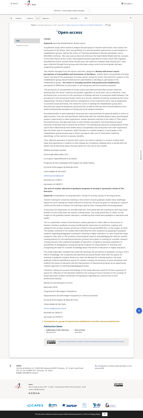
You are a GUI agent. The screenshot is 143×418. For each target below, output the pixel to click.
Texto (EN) (73, 18)
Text (18, 41)
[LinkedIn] (34, 393)
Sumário (18, 18)
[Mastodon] (31, 393)
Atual (38, 18)
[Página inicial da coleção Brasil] (18, 389)
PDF (86, 18)
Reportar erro (141, 155)
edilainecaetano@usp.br (54, 176)
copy (108, 25)
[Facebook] (36, 393)
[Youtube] (38, 393)
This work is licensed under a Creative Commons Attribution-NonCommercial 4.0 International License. (91, 341)
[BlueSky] (29, 393)
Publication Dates (22, 45)
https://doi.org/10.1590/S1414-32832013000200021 (84, 25)
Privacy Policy (95, 414)
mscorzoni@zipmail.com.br (55, 308)
